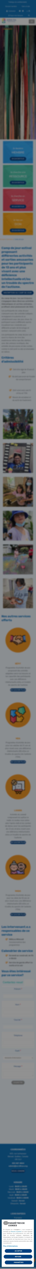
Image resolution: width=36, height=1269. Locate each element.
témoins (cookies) (16, 1231)
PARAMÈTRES (18, 1262)
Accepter (18, 1251)
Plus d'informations (10, 1246)
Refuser (18, 1257)
